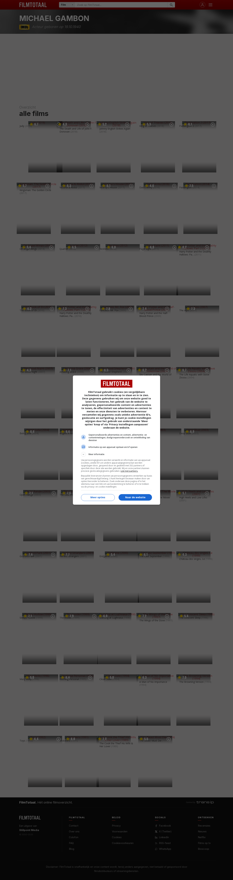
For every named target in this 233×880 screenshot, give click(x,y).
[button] (116, 454)
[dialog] (116, 440)
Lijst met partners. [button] (129, 471)
